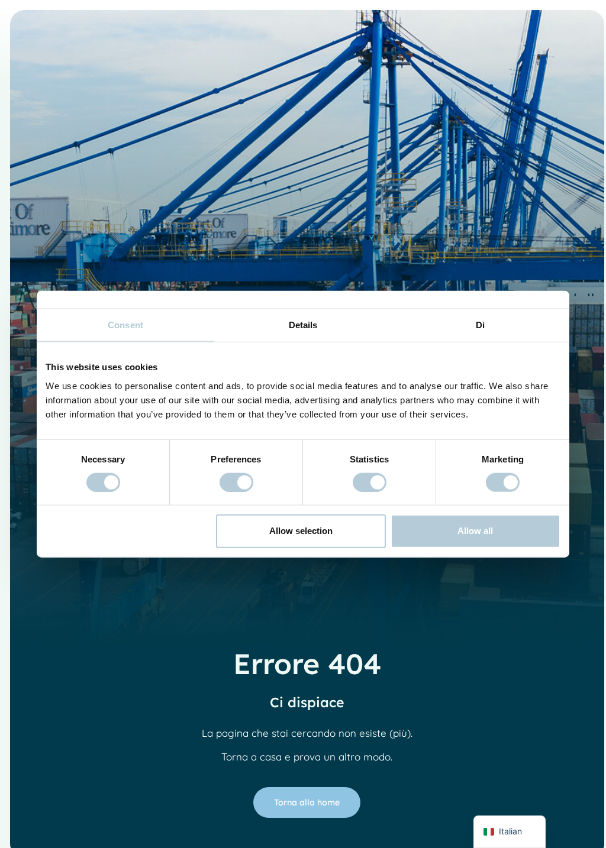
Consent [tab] (125, 325)
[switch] (236, 481)
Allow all (475, 531)
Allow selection (301, 531)
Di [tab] (480, 325)
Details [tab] (303, 325)
